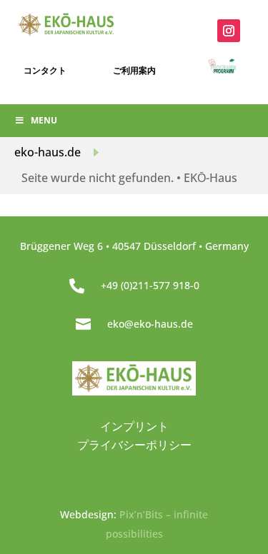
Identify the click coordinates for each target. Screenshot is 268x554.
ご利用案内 (134, 70)
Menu (44, 120)
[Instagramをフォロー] (228, 30)
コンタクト (45, 70)
